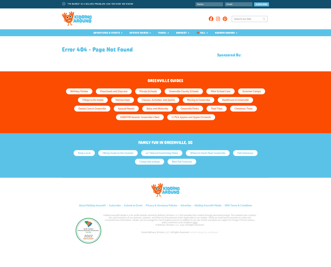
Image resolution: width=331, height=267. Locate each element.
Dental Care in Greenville (92, 108)
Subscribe (115, 205)
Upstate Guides (139, 32)
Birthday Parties (79, 91)
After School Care (220, 91)
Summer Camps (251, 91)
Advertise (185, 205)
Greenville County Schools (184, 91)
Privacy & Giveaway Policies (161, 205)
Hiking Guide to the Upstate (118, 153)
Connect (181, 32)
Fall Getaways (245, 153)
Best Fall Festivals (182, 161)
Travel (162, 32)
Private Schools (148, 91)
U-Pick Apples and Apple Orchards (191, 117)
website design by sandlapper (204, 232)
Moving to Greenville (198, 100)
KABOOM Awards (225, 32)
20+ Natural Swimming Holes (162, 153)
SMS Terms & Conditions (238, 205)
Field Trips (216, 108)
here (195, 222)
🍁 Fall (201, 32)
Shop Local (84, 153)
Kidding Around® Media (207, 205)
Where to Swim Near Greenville (207, 153)
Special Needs (126, 108)
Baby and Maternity (157, 108)
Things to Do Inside (92, 100)
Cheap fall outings (149, 161)
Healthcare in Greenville (235, 100)
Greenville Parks (189, 108)
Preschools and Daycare (113, 91)
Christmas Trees (243, 108)
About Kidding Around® (92, 205)
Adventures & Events (106, 32)
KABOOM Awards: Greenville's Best (139, 117)
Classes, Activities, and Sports (158, 100)
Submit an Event (133, 205)
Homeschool (123, 100)
